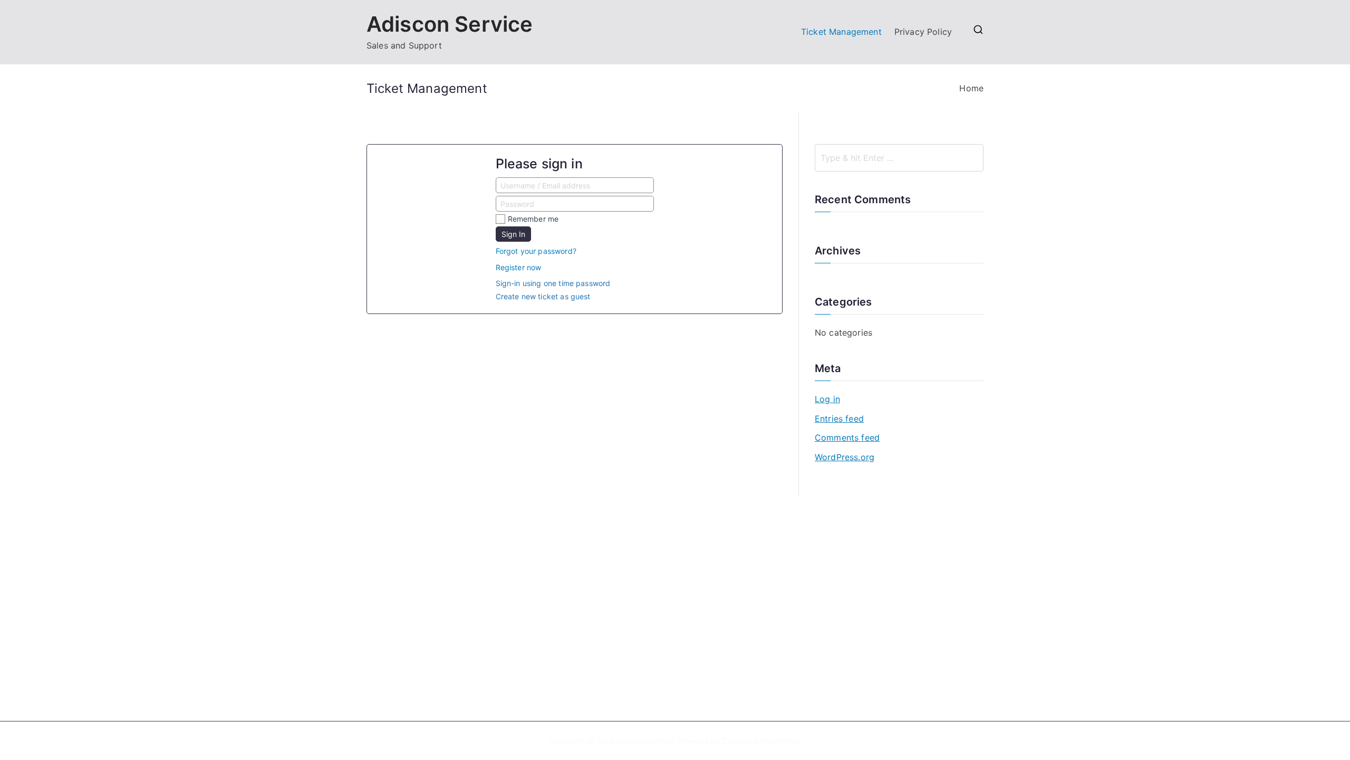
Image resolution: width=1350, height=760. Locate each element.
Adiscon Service (450, 24)
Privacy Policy (923, 31)
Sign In (513, 234)
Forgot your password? (536, 250)
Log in (827, 399)
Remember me (533, 218)
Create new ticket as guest (543, 296)
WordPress (779, 740)
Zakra (732, 740)
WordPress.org (844, 457)
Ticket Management (841, 31)
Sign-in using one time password (553, 283)
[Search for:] (899, 158)
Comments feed (847, 437)
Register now (519, 267)
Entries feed (839, 418)
